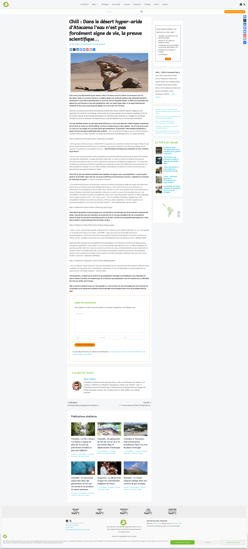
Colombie (91, 454)
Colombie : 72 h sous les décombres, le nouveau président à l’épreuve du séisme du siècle (168, 111)
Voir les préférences (233, 542)
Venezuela (127, 453)
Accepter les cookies (182, 542)
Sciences (74, 456)
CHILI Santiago (148, 512)
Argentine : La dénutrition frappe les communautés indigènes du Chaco (109, 481)
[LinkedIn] (245, 24)
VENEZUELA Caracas (124, 512)
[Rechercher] (141, 12)
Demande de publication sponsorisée (78, 529)
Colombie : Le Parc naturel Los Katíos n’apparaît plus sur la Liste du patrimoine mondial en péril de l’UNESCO (83, 445)
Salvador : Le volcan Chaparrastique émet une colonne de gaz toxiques (135, 481)
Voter (168, 59)
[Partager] (245, 42)
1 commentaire (128, 451)
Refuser (207, 542)
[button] (97, 4)
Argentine (111, 487)
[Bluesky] (245, 31)
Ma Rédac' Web (176, 523)
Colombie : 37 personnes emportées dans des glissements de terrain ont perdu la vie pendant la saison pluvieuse (82, 484)
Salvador (143, 487)
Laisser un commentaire (78, 454)
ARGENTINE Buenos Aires (172, 512)
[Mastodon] (245, 28)
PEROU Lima (99, 512)
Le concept (69, 527)
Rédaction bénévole (72, 525)
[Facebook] (241, 4)
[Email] (245, 39)
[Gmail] (245, 35)
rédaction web (156, 523)
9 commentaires (102, 451)
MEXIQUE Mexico (75, 512)
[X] (244, 4)
